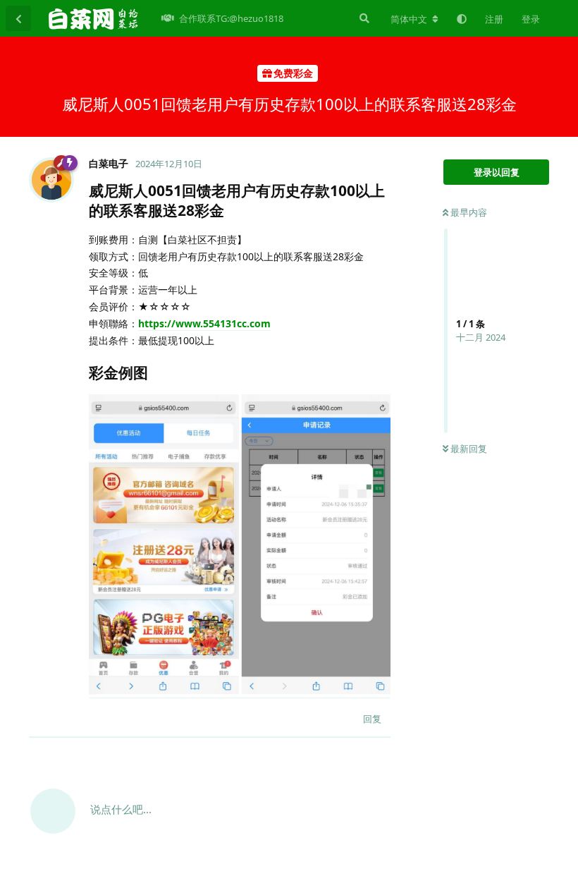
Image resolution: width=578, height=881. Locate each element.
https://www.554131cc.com (204, 323)
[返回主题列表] (18, 18)
